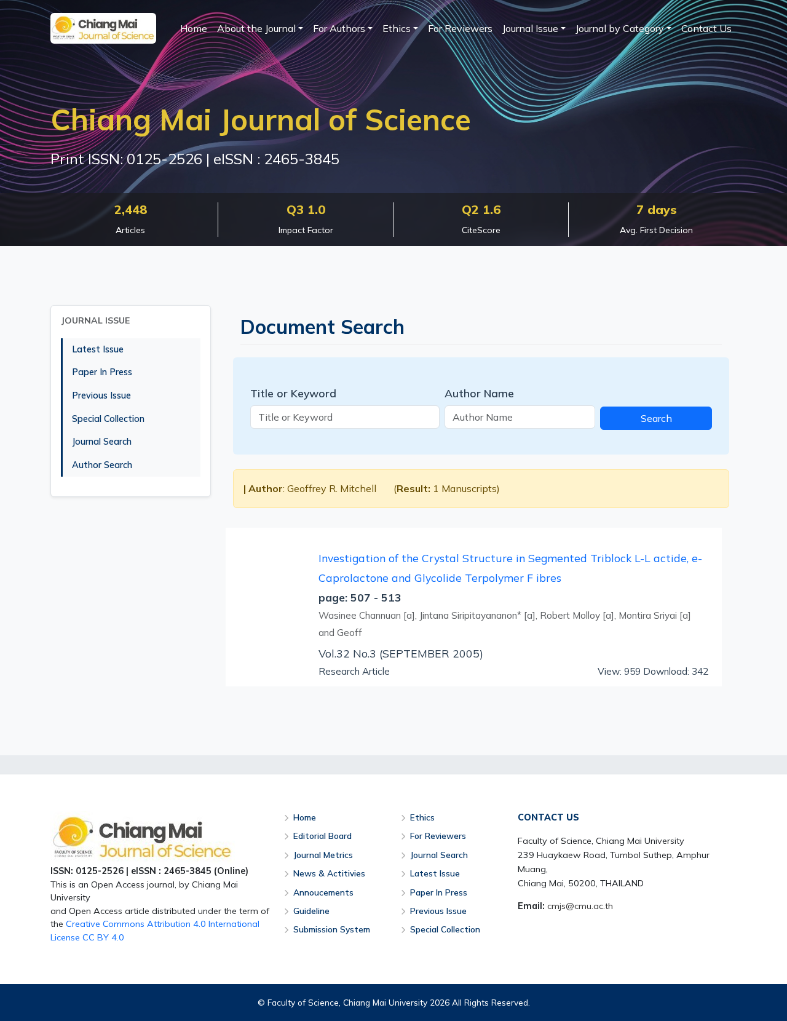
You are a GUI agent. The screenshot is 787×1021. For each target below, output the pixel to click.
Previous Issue (101, 395)
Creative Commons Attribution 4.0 (136, 923)
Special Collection (108, 418)
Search (656, 418)
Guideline (311, 910)
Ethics (422, 817)
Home (193, 28)
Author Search (102, 465)
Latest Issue (98, 349)
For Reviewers (460, 28)
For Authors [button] (339, 28)
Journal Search (102, 441)
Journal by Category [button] (619, 28)
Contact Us (706, 28)
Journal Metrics (323, 854)
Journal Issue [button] (530, 28)
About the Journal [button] (256, 28)
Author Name (479, 393)
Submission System (331, 929)
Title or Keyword (293, 393)
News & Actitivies (329, 873)
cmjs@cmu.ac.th (580, 906)
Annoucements (323, 892)
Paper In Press (102, 372)
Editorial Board (322, 835)
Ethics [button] (396, 28)
